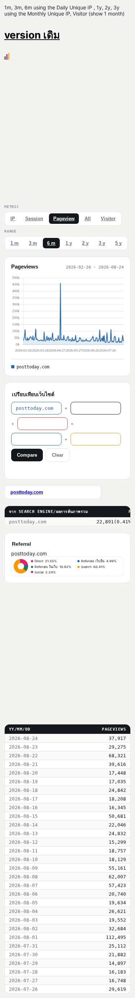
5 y (118, 243)
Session (34, 218)
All (88, 218)
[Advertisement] (67, 130)
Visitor (108, 218)
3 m (33, 243)
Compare (27, 455)
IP (12, 218)
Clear (57, 455)
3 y (102, 243)
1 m (14, 243)
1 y (69, 243)
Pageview (64, 218)
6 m (51, 243)
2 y (85, 243)
